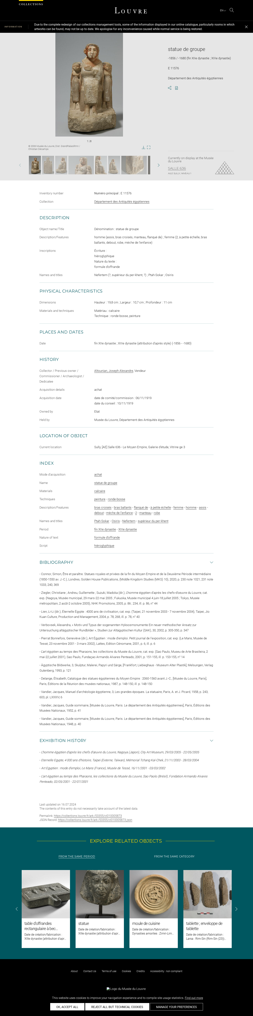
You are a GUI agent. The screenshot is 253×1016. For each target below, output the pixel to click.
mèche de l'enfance (119, 513)
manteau (145, 513)
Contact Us (89, 971)
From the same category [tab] (174, 856)
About (74, 971)
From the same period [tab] (77, 856)
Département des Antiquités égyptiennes (121, 201)
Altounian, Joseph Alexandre (113, 371)
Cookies (126, 971)
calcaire (99, 491)
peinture (99, 499)
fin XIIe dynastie (105, 529)
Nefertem (128, 521)
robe (157, 513)
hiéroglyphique (104, 545)
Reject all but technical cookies (117, 1007)
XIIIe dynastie (127, 529)
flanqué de (141, 507)
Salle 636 (177, 168)
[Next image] (153, 165)
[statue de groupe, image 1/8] (34, 165)
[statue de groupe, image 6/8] (114, 165)
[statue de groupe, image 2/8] (48, 165)
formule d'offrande (107, 537)
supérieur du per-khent (153, 521)
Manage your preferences (176, 1007)
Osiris (116, 521)
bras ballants (123, 507)
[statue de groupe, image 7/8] (134, 165)
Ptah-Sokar (101, 521)
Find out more (194, 998)
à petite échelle (160, 507)
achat (98, 474)
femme (178, 507)
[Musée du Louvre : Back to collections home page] (131, 10)
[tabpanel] (126, 909)
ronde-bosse (116, 499)
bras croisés (102, 507)
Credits (141, 971)
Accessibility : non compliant (166, 971)
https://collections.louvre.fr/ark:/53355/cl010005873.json (95, 820)
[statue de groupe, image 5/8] (101, 165)
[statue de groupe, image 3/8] (61, 165)
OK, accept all (67, 1007)
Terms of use (109, 971)
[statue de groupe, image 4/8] (81, 165)
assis (202, 507)
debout (99, 513)
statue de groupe (105, 483)
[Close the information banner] (246, 27)
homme (191, 507)
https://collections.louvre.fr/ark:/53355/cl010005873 (88, 816)
